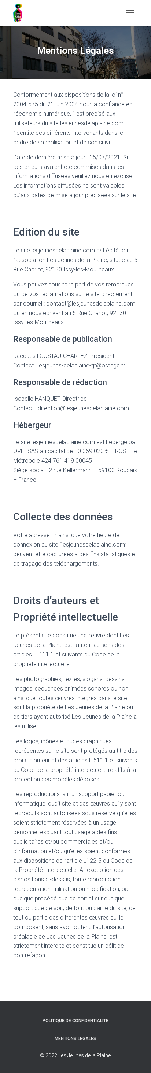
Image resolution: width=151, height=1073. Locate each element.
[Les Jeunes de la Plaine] (20, 13)
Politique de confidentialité (75, 1020)
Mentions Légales (75, 1038)
